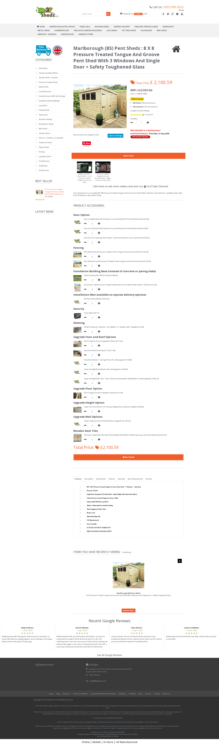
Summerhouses (61, 30)
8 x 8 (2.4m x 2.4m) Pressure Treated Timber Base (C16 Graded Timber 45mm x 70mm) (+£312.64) (120, 285)
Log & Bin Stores (44, 156)
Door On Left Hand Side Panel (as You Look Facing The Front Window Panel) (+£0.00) (116, 228)
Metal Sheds (44, 30)
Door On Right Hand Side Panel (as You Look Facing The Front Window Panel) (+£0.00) (116, 219)
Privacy (148, 693)
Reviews (149, 479)
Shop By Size (43, 170)
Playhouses (146, 30)
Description (88, 479)
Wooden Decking (45, 119)
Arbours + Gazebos (47, 34)
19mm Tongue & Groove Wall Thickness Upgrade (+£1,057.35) (107, 421)
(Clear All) (127, 552)
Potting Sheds (129, 30)
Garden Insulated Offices (62, 26)
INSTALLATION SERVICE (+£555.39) (96, 299)
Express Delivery (122, 26)
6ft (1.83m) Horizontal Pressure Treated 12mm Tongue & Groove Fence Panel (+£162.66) (117, 261)
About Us (66, 693)
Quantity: (133, 118)
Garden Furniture (45, 142)
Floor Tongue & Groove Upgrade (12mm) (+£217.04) (103, 393)
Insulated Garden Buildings (88, 30)
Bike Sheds (162, 30)
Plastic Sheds (43, 147)
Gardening (42, 166)
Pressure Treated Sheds (146, 26)
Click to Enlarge (115, 135)
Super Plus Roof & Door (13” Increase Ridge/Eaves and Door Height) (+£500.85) (114, 407)
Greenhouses (67, 34)
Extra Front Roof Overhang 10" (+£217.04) (99, 350)
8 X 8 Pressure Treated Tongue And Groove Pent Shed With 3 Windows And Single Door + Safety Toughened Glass (128, 594)
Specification (101, 479)
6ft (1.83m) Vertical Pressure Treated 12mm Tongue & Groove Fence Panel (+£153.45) (116, 252)
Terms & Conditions (80, 693)
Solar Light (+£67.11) (91, 313)
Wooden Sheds (102, 26)
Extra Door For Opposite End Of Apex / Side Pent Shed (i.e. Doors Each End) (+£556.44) (116, 238)
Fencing (41, 152)
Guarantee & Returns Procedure (103, 693)
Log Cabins (111, 30)
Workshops (168, 26)
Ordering (132, 693)
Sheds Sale (85, 26)
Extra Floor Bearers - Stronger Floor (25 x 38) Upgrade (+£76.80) (108, 360)
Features (78, 479)
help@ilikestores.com (98, 681)
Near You (166, 693)
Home (51, 693)
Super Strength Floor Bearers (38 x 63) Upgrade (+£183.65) (106, 369)
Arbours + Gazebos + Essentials (50, 138)
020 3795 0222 (174, 7)
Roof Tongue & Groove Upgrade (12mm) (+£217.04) (103, 341)
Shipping (122, 693)
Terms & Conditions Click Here (112, 718)
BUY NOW (129, 156)
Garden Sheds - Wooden (48, 77)
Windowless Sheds (45, 124)
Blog (58, 693)
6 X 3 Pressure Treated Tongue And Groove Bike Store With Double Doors (54, 191)
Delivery (112, 479)
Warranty (121, 479)
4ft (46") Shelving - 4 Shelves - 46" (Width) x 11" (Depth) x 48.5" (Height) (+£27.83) (114, 327)
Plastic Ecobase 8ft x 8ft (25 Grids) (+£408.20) (101, 275)
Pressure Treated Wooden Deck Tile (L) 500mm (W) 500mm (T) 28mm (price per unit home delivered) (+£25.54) (125, 435)
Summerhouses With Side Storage (51, 96)
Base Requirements (135, 479)
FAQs (140, 693)
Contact (157, 693)
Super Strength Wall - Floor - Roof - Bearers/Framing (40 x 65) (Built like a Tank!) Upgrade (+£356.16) (121, 378)
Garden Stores (86, 34)
